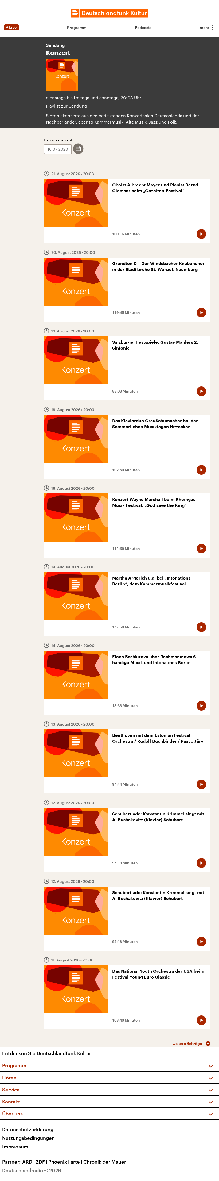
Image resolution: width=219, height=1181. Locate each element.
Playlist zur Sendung (66, 105)
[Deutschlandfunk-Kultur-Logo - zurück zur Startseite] (109, 13)
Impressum (15, 1146)
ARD (28, 1162)
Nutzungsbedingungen (28, 1138)
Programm (77, 27)
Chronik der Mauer (104, 1162)
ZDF (41, 1162)
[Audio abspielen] (201, 234)
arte (76, 1162)
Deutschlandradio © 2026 (31, 1170)
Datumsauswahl (58, 140)
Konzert (58, 53)
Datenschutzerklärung (27, 1129)
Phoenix (58, 1162)
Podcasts (143, 27)
